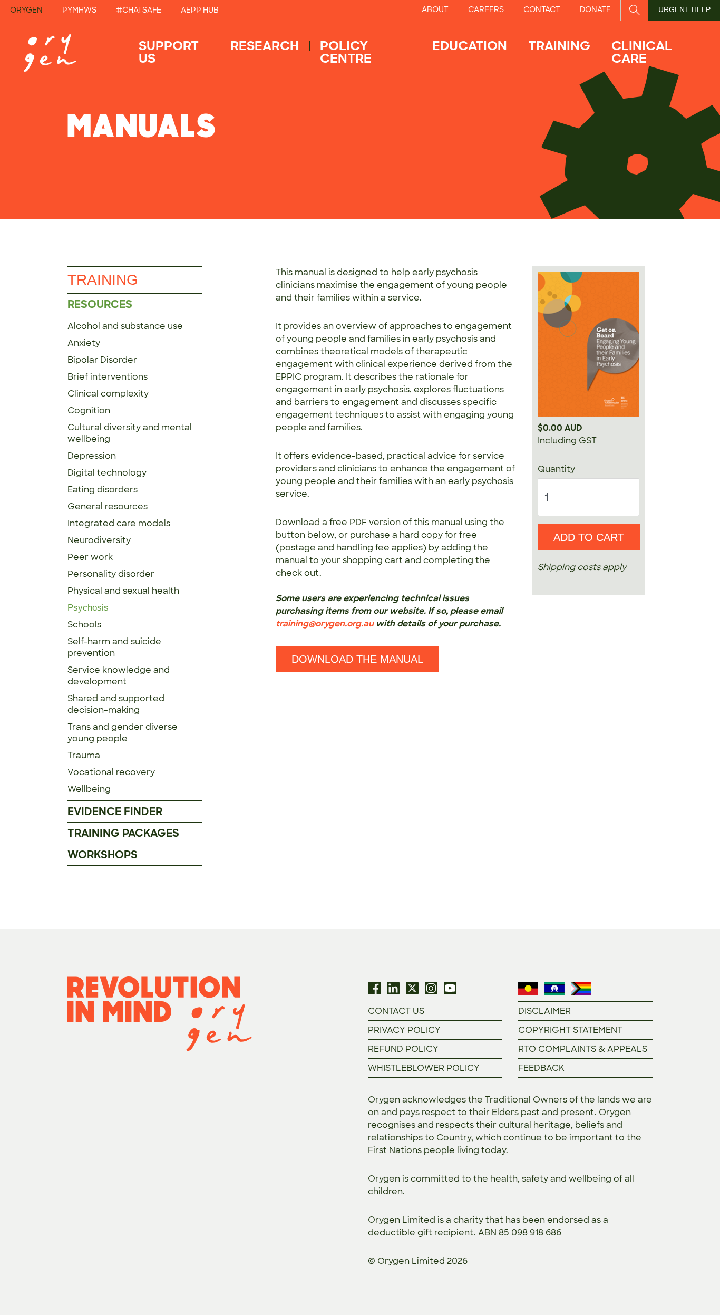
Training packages (123, 833)
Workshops (102, 855)
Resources (99, 304)
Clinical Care (641, 51)
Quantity (556, 469)
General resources (107, 506)
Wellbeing (89, 789)
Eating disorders (102, 489)
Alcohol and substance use (125, 326)
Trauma (83, 755)
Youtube (450, 988)
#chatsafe (138, 10)
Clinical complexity (108, 393)
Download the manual (357, 659)
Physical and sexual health (123, 590)
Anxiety (83, 343)
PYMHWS (79, 10)
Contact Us (396, 1011)
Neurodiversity (99, 540)
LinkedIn (393, 988)
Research (264, 45)
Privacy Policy (404, 1030)
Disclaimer (544, 1011)
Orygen (26, 10)
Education (469, 45)
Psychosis (88, 608)
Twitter (412, 988)
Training (559, 45)
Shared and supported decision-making (115, 704)
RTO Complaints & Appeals (582, 1049)
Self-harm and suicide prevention (114, 647)
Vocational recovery (111, 772)
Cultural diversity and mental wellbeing (129, 433)
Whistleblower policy (424, 1068)
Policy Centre (346, 51)
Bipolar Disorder (102, 359)
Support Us (169, 51)
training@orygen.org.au (325, 623)
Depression (91, 455)
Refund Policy (403, 1049)
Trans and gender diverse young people (122, 732)
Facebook (374, 988)
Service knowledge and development (118, 675)
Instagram (431, 988)
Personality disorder (110, 573)
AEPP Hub (200, 10)
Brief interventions (107, 376)
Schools (84, 624)
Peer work (90, 557)
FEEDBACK (541, 1068)
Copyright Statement (570, 1030)
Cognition (88, 410)
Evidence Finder (114, 811)
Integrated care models (118, 523)
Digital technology (107, 472)
